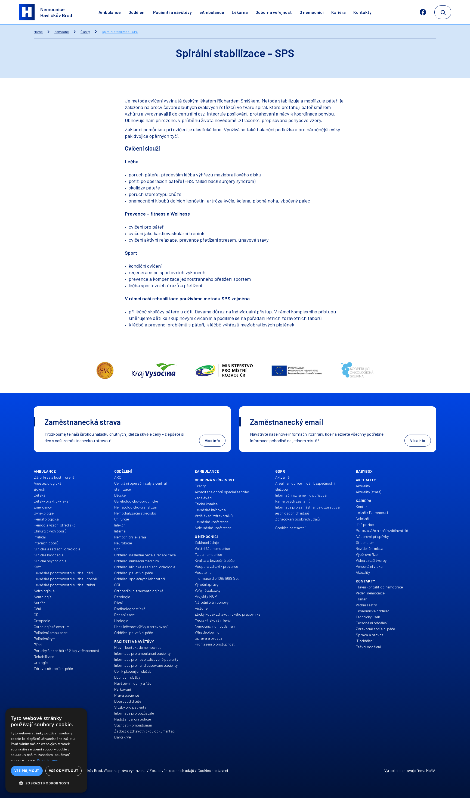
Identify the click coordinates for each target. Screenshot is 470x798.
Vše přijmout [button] (26, 770)
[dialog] (46, 750)
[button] (46, 783)
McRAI (431, 770)
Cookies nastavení (212, 770)
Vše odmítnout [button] (63, 770)
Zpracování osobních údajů (172, 770)
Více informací (48, 760)
